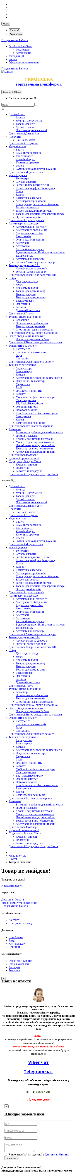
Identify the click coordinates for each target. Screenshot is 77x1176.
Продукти (15, 136)
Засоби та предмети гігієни (32, 184)
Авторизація (23, 52)
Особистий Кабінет (20, 960)
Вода (19, 355)
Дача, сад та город (27, 281)
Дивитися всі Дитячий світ (25, 133)
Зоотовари (15, 429)
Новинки (14, 946)
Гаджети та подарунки (29, 470)
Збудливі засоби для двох (31, 271)
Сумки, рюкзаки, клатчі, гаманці (36, 168)
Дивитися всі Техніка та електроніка (31, 425)
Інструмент (23, 348)
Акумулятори (24, 368)
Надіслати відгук (11, 885)
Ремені (20, 165)
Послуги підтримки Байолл (32, 339)
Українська (16, 34)
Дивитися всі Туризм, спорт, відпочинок (33, 332)
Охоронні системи (27, 406)
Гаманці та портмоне (28, 152)
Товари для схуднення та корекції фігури (40, 213)
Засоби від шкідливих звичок (34, 210)
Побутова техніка (26, 409)
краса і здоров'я (18, 175)
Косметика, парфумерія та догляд (36, 188)
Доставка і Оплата (12, 899)
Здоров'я (21, 194)
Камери (20, 374)
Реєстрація (22, 49)
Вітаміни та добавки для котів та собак (39, 432)
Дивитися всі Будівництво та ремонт (31, 361)
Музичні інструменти (29, 120)
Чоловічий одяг (25, 159)
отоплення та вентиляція (31, 352)
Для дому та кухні (27, 287)
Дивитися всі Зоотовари (23, 454)
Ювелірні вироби (26, 464)
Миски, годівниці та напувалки (35, 442)
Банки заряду (24, 371)
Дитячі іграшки (25, 127)
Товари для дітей (26, 123)
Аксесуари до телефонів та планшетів (39, 377)
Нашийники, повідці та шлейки (35, 445)
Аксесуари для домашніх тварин (36, 451)
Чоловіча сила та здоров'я (31, 268)
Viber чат (38, 1062)
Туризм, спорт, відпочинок (25, 316)
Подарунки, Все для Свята (25, 461)
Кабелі (20, 419)
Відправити (12, 1158)
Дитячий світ (17, 114)
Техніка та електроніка (22, 364)
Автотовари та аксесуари (24, 223)
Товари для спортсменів (30, 326)
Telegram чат (38, 1071)
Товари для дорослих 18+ (24, 265)
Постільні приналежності (31, 130)
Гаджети (21, 393)
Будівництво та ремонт (23, 345)
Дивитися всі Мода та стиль (26, 172)
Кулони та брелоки (27, 162)
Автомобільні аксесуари (30, 258)
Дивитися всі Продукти (23, 143)
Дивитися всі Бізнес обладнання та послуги (35, 342)
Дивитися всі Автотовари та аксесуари (32, 262)
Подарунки (23, 467)
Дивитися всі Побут (21, 313)
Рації (19, 387)
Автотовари (23, 245)
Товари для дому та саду (30, 290)
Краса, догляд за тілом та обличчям (37, 204)
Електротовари (25, 300)
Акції (12, 940)
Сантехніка (23, 358)
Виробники (16, 937)
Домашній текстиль (28, 310)
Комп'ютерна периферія (30, 422)
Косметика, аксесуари (29, 197)
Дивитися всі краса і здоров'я (26, 220)
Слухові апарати (26, 181)
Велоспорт (22, 319)
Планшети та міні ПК (29, 390)
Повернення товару (21, 923)
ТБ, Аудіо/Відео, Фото (29, 403)
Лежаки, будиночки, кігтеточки (35, 438)
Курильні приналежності (24, 458)
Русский (14, 30)
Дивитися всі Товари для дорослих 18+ (32, 274)
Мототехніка (23, 236)
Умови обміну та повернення (19, 902)
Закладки (14, 967)
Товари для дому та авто (30, 297)
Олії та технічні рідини (30, 239)
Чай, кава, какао (25, 139)
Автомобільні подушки (30, 249)
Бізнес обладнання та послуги (27, 335)
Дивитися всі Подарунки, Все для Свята (33, 474)
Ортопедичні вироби (28, 217)
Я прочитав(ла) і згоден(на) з (38, 1154)
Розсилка (14, 970)
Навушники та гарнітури (31, 380)
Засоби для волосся (27, 207)
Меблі (19, 284)
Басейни (21, 307)
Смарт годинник (26, 400)
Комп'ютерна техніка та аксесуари (37, 413)
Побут (12, 278)
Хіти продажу (17, 943)
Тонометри (22, 178)
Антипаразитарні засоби (31, 200)
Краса (19, 191)
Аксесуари (22, 242)
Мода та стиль (17, 146)
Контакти (14, 919)
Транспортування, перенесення (35, 448)
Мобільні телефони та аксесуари (35, 397)
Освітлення (23, 303)
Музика (20, 117)
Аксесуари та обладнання (31, 229)
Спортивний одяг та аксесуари (35, 329)
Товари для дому (26, 294)
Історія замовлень (19, 963)
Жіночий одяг (24, 155)
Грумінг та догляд (26, 435)
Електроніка (23, 416)
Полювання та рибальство (32, 323)
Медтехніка (23, 384)
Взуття (20, 149)
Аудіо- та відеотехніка (29, 233)
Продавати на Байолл (14, 40)
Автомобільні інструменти (32, 226)
